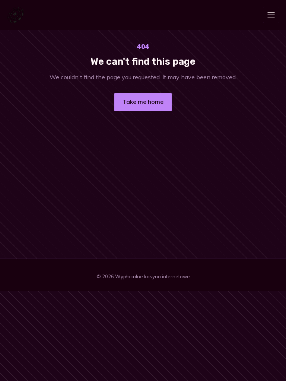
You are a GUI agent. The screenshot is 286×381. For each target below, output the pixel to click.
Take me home (143, 101)
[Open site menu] (271, 15)
